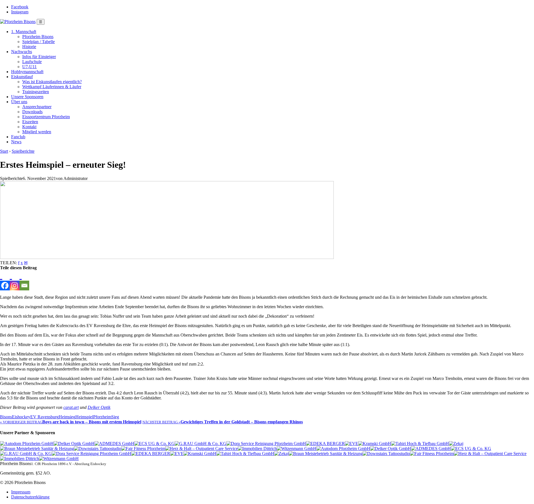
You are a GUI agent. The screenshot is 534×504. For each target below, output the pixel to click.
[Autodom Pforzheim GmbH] (27, 443)
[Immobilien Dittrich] (257, 448)
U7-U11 (29, 66)
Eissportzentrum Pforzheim (46, 116)
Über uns (19, 101)
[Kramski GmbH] (374, 443)
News (16, 141)
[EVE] (351, 443)
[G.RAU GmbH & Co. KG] (200, 443)
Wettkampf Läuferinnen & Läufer (51, 86)
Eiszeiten (30, 121)
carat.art (71, 407)
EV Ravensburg (44, 416)
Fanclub (18, 136)
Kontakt (29, 126)
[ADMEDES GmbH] (114, 443)
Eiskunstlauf (22, 76)
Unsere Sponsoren (27, 96)
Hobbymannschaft (27, 71)
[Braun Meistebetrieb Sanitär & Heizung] (37, 448)
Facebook (19, 6)
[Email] (24, 280)
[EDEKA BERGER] (325, 443)
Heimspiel (84, 416)
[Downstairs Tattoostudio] (97, 448)
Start (4, 151)
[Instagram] (14, 280)
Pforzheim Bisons (37, 36)
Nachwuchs (21, 51)
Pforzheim (102, 416)
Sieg (115, 416)
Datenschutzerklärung (30, 497)
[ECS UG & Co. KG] (154, 443)
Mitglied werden (36, 131)
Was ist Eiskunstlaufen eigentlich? (52, 81)
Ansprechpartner (36, 106)
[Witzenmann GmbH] (297, 448)
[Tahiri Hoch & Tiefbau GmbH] (420, 443)
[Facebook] (5, 280)
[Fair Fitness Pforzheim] (143, 448)
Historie (29, 46)
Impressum (20, 492)
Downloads (32, 111)
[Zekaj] (456, 443)
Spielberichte (23, 151)
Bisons (6, 416)
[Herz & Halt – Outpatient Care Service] (201, 448)
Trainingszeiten (35, 91)
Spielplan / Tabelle (38, 41)
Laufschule (32, 61)
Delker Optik (99, 407)
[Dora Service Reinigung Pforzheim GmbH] (266, 443)
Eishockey (21, 416)
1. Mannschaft (23, 31)
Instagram (19, 11)
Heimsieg (67, 416)
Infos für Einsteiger (39, 56)
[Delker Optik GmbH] (74, 443)
